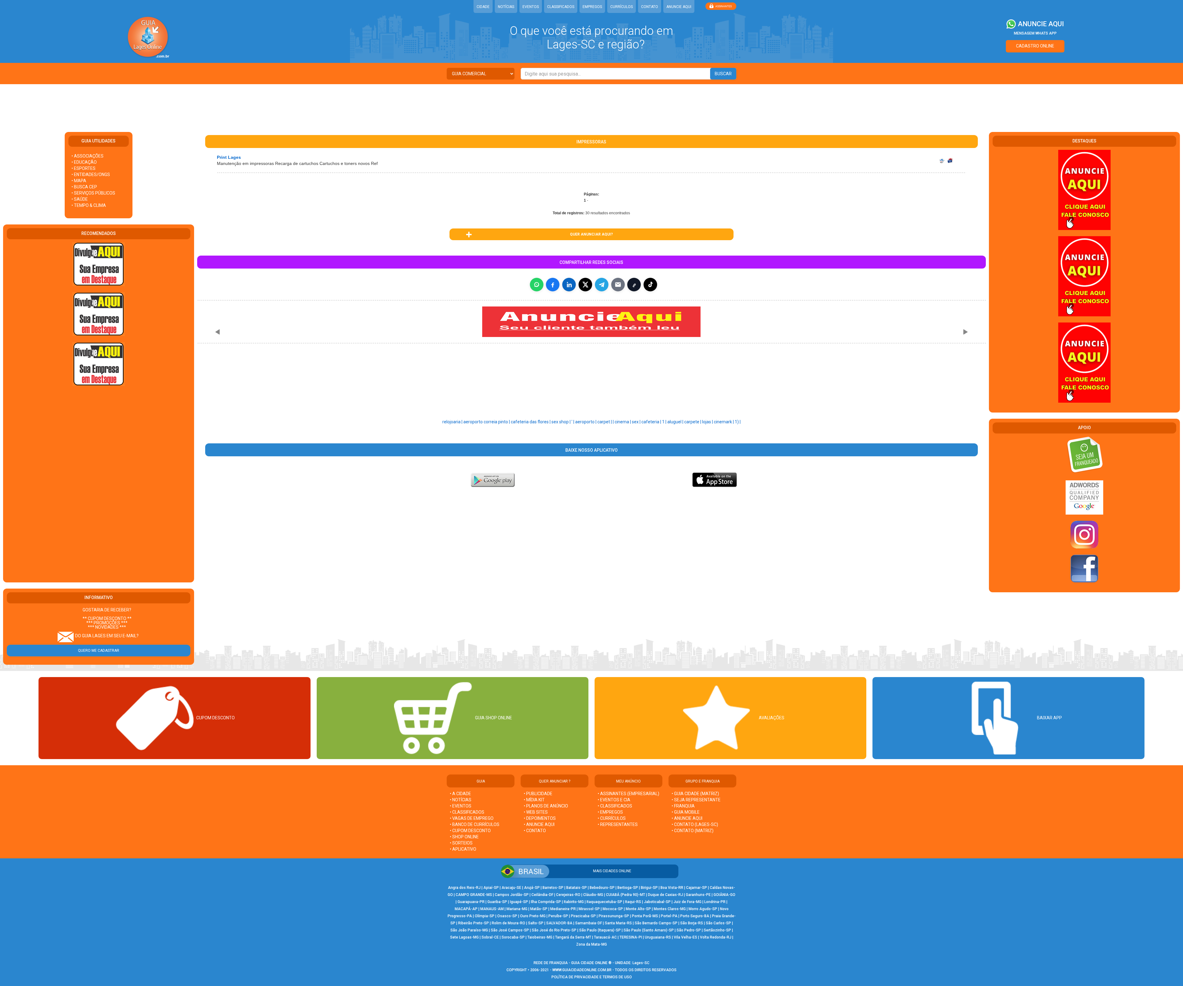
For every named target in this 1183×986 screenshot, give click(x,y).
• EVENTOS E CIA (614, 799)
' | (573, 421)
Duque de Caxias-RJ (665, 895)
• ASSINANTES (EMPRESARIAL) (628, 793)
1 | (664, 421)
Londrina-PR (715, 902)
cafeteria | (651, 421)
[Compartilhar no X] (585, 284)
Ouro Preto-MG (533, 916)
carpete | (693, 421)
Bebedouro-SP (602, 887)
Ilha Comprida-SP (546, 902)
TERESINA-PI (631, 937)
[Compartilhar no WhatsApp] (536, 284)
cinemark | (724, 421)
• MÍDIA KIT (534, 799)
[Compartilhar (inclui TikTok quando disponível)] (650, 284)
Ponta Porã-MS (645, 916)
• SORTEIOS (461, 842)
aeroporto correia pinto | (487, 421)
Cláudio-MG (593, 895)
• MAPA (78, 180)
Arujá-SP (532, 887)
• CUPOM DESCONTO (470, 830)
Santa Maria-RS (618, 923)
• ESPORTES (83, 168)
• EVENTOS (460, 805)
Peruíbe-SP (558, 916)
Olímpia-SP (484, 916)
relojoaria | (452, 421)
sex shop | (561, 421)
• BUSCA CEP (84, 186)
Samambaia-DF (588, 923)
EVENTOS (530, 7)
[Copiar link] (634, 284)
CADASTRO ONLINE (1035, 45)
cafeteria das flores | (531, 421)
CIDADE (483, 7)
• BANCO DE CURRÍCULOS (474, 824)
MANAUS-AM (492, 909)
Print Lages (229, 157)
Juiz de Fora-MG (687, 902)
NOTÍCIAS (506, 7)
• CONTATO (535, 830)
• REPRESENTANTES (618, 824)
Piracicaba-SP (583, 916)
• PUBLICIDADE (538, 793)
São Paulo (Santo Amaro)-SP (649, 930)
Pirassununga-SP (614, 916)
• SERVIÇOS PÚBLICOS (93, 193)
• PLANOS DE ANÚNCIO (546, 805)
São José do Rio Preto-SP (554, 930)
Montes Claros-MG (670, 909)
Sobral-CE (490, 937)
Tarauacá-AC (605, 937)
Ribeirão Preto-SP (473, 923)
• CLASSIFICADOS (467, 812)
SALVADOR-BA (559, 923)
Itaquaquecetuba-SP (604, 902)
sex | (636, 421)
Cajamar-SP (696, 887)
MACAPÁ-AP (466, 909)
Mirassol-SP (589, 909)
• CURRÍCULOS (612, 818)
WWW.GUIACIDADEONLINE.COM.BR (582, 970)
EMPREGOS (592, 7)
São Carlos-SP (718, 923)
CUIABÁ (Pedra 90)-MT (625, 895)
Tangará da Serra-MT (573, 937)
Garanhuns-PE (698, 895)
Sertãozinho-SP (717, 930)
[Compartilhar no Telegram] (601, 284)
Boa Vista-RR (672, 887)
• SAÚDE (79, 199)
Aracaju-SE (511, 887)
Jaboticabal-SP (657, 902)
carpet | (605, 421)
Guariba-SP (497, 902)
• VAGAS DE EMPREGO (472, 818)
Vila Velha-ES (685, 937)
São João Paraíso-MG (469, 930)
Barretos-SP (553, 887)
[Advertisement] (591, 104)
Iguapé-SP (519, 902)
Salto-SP (535, 923)
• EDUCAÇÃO (84, 162)
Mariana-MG (516, 909)
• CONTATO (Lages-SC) (695, 824)
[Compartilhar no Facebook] (552, 284)
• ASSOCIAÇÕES (87, 156)
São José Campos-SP (510, 930)
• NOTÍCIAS (460, 799)
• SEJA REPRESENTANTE (697, 799)
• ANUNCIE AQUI (539, 824)
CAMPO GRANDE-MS (474, 895)
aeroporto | (586, 421)
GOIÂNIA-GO (724, 895)
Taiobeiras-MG (539, 937)
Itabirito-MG (574, 902)
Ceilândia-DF (542, 895)
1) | (738, 421)
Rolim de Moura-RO (508, 923)
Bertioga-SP (627, 887)
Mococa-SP (613, 909)
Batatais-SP (576, 887)
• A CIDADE (460, 793)
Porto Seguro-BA (694, 916)
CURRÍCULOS (621, 7)
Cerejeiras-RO (568, 895)
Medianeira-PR (563, 909)
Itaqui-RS (633, 902)
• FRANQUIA (684, 805)
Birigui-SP (649, 887)
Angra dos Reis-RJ (464, 887)
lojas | (708, 421)
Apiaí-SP (491, 887)
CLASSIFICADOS (560, 7)
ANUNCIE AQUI (678, 7)
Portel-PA (669, 916)
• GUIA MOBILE (686, 812)
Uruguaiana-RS (658, 937)
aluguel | (675, 421)
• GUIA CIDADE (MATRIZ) (695, 793)
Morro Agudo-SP (703, 909)
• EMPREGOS (610, 812)
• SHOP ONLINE (464, 836)
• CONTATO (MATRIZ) (692, 830)
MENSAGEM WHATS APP (1035, 33)
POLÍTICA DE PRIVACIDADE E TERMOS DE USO (591, 977)
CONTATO (649, 7)
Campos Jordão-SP (512, 895)
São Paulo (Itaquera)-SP (600, 930)
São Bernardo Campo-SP (656, 923)
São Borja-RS (691, 923)
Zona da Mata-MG (591, 944)
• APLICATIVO (463, 849)
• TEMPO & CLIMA (88, 205)
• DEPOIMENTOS (540, 818)
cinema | (623, 421)
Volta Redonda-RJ (715, 937)
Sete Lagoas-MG (464, 937)
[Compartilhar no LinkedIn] (569, 284)
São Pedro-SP (689, 930)
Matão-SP (538, 909)
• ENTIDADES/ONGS (90, 174)
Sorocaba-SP (513, 937)
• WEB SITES (536, 812)
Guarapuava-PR (471, 902)
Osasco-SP (507, 916)
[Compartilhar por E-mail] (618, 284)
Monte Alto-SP (638, 909)
